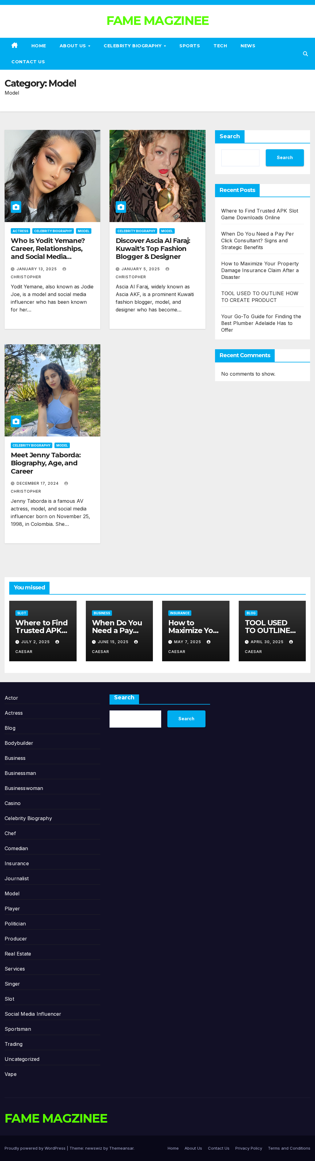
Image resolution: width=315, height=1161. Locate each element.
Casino (13, 803)
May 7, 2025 (188, 641)
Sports (189, 46)
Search (230, 136)
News (248, 46)
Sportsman (18, 1029)
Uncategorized (22, 1059)
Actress (20, 231)
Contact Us (28, 61)
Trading (13, 1044)
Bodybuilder (19, 743)
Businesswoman (24, 788)
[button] (305, 54)
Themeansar (121, 1148)
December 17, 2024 (38, 483)
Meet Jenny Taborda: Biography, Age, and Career (46, 463)
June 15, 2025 (114, 641)
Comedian (16, 848)
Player (12, 908)
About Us (74, 46)
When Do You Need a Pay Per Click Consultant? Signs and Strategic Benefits (257, 240)
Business (102, 613)
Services (15, 969)
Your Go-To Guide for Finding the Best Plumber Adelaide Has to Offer (261, 323)
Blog (251, 613)
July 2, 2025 (36, 641)
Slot (21, 613)
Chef (10, 833)
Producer (16, 939)
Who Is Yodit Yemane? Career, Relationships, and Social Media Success (48, 253)
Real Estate (18, 954)
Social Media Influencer (33, 1014)
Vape (11, 1074)
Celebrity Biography (133, 46)
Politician (15, 924)
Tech (220, 46)
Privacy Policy (248, 1148)
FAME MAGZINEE (157, 20)
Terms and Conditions (289, 1148)
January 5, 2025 (141, 269)
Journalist (17, 878)
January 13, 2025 (37, 269)
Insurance (179, 613)
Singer (12, 984)
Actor (11, 698)
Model (84, 231)
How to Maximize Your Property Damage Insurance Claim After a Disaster (260, 270)
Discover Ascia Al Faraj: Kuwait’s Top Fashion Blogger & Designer (153, 249)
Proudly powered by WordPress (36, 1148)
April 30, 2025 (268, 641)
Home (38, 46)
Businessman (20, 773)
